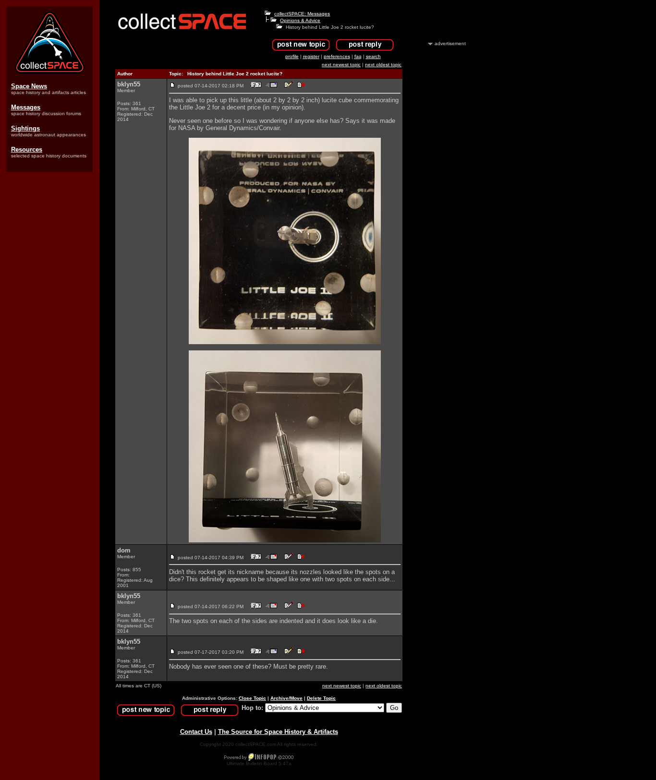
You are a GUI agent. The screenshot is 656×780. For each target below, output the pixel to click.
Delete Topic (321, 698)
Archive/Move (286, 698)
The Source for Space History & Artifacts (278, 731)
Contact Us (196, 731)
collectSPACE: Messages (302, 13)
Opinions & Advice (300, 20)
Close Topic (252, 698)
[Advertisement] (439, 191)
